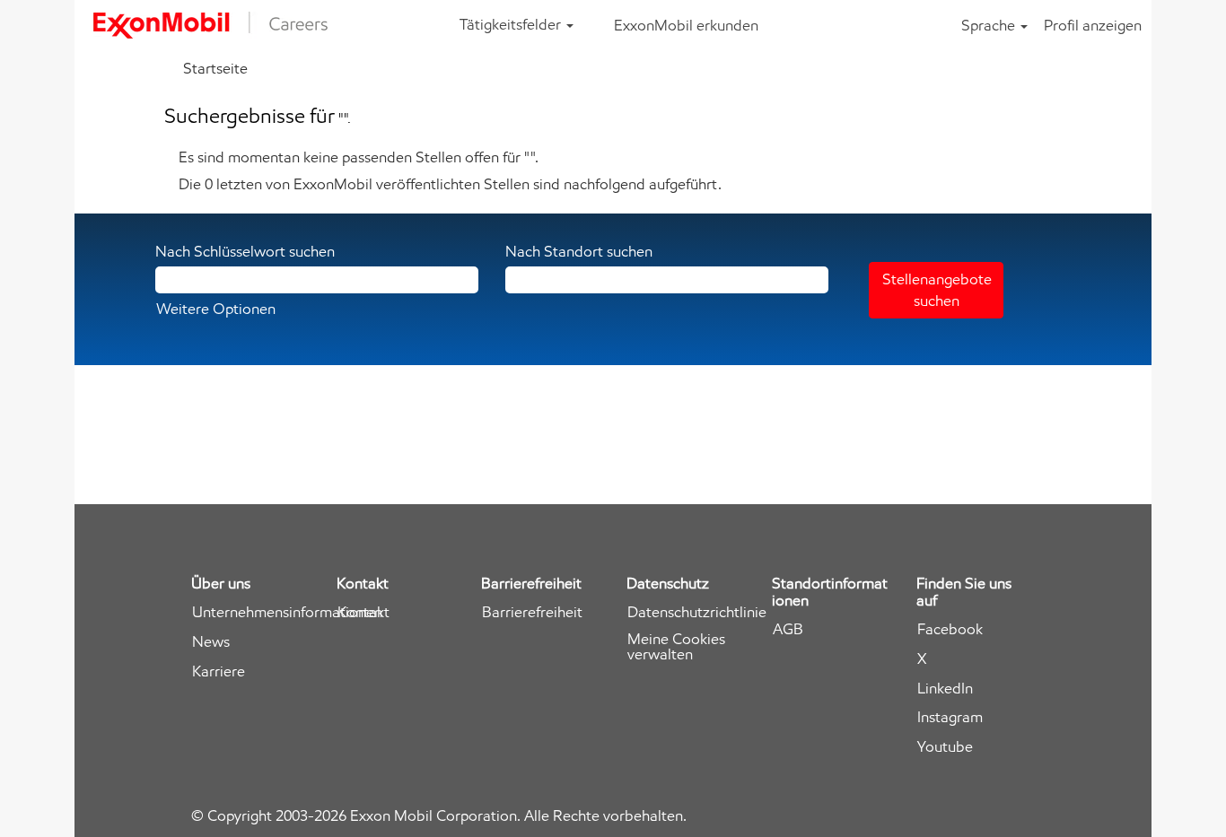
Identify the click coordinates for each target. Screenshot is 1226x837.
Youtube (945, 746)
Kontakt (363, 612)
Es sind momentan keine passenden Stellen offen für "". (359, 157)
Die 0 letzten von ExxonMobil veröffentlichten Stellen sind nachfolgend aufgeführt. (450, 184)
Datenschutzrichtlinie (696, 612)
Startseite (215, 68)
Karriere (218, 671)
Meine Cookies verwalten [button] (676, 647)
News (211, 641)
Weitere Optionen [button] (216, 309)
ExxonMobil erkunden (686, 25)
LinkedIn (945, 688)
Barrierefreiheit (532, 612)
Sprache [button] (990, 25)
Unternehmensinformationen (287, 612)
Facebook (950, 629)
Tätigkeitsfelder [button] (512, 24)
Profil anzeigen (1093, 25)
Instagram (950, 717)
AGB (788, 629)
